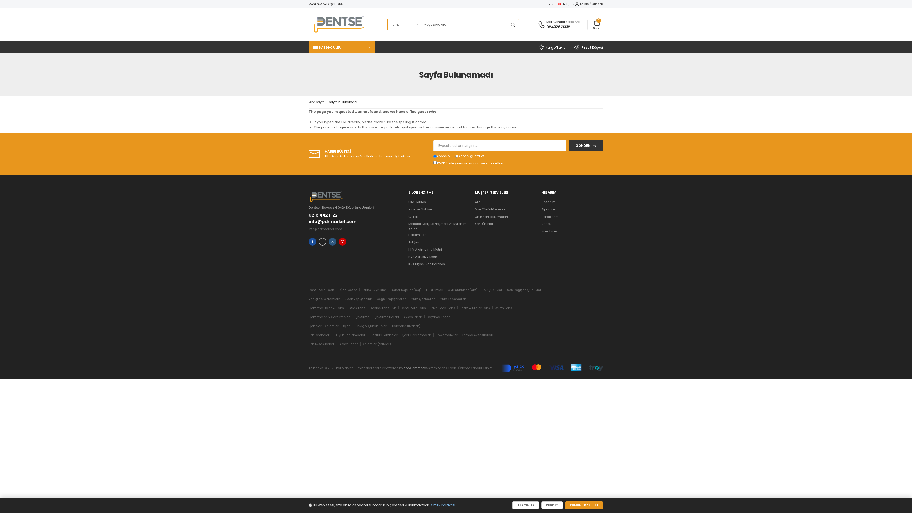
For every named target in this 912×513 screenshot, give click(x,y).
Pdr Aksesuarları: (322, 344)
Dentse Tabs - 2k (383, 307)
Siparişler (549, 209)
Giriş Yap (597, 4)
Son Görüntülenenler (491, 209)
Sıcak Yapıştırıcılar (358, 298)
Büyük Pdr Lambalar (350, 335)
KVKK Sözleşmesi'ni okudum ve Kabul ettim (470, 163)
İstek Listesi (550, 231)
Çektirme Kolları (386, 316)
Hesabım (549, 202)
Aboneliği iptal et (471, 156)
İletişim (413, 242)
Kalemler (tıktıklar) (406, 326)
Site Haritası (417, 202)
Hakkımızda (417, 235)
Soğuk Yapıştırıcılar (391, 298)
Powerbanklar (447, 335)
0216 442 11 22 (323, 215)
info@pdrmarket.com (332, 221)
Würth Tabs (503, 307)
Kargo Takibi (555, 47)
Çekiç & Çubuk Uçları (371, 326)
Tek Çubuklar (492, 289)
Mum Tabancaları (453, 298)
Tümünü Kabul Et (584, 505)
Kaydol (584, 4)
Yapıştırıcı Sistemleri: (324, 299)
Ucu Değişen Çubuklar (524, 289)
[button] (342, 47)
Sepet (546, 224)
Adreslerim (550, 216)
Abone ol (444, 156)
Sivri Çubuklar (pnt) (462, 289)
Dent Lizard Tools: (322, 290)
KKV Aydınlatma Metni (425, 249)
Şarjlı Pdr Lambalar (416, 335)
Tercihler (526, 505)
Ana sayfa (317, 102)
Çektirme (362, 316)
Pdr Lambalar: (319, 335)
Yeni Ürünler (484, 224)
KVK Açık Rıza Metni (423, 256)
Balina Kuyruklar (374, 289)
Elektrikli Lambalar (384, 335)
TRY (548, 4)
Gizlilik (413, 216)
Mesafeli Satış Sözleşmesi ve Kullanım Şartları (437, 226)
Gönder (583, 145)
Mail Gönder (555, 21)
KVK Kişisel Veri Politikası (427, 264)
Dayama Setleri (439, 316)
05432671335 (558, 27)
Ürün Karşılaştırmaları (491, 216)
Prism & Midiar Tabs (475, 307)
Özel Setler (348, 289)
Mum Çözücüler (423, 298)
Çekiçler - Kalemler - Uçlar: (330, 326)
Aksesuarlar (413, 316)
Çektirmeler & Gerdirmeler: (330, 317)
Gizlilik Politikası (443, 505)
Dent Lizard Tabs (413, 307)
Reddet (552, 505)
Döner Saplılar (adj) (406, 289)
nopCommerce (416, 368)
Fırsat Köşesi (592, 47)
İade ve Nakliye (420, 209)
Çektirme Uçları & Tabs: (327, 308)
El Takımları (434, 289)
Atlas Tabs (357, 307)
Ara (477, 202)
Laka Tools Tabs (443, 307)
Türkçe (567, 4)
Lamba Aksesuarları (477, 335)
